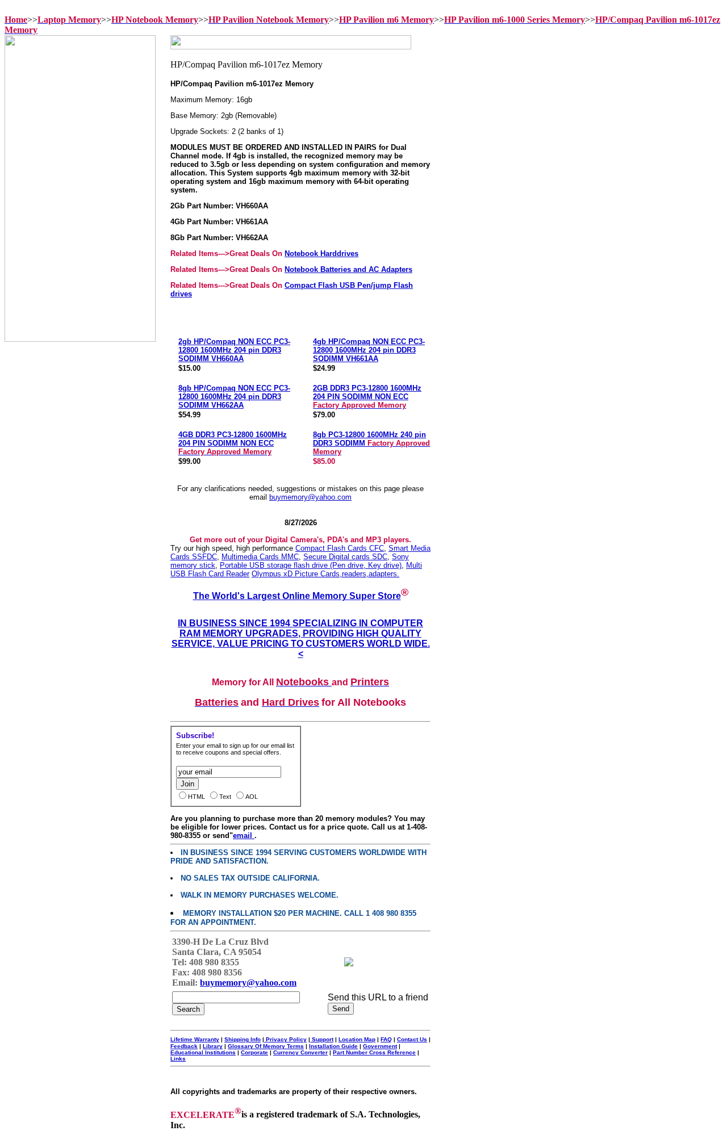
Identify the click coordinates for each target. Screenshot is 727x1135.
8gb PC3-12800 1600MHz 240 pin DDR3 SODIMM (371, 443)
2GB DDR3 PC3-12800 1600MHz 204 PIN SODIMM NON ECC (367, 396)
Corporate (254, 1052)
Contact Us (412, 1039)
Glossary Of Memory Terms (266, 1046)
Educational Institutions (203, 1052)
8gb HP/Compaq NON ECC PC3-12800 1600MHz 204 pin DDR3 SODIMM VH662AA (234, 396)
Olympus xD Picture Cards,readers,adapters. (325, 573)
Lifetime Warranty (194, 1039)
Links (178, 1059)
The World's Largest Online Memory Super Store (297, 596)
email (243, 835)
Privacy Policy (285, 1039)
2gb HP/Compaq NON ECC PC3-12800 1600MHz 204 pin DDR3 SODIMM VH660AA (234, 350)
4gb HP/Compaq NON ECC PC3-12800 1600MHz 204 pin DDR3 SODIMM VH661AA (369, 350)
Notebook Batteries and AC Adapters (348, 269)
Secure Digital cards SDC (345, 556)
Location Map (357, 1039)
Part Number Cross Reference (374, 1052)
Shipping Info (242, 1039)
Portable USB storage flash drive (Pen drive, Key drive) (311, 565)
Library (213, 1046)
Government (380, 1046)
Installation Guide (333, 1046)
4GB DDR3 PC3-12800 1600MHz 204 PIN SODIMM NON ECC (232, 443)
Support (321, 1039)
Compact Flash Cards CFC (339, 548)
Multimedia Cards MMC (260, 556)
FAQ (386, 1039)
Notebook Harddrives (321, 253)
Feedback (184, 1046)
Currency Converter (300, 1052)
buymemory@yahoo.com (310, 497)
